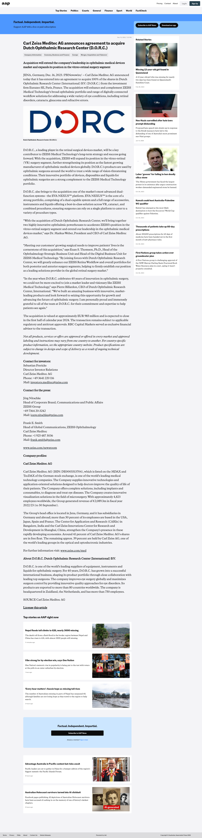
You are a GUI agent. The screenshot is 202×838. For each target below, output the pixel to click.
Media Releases (45, 835)
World (129, 10)
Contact (167, 3)
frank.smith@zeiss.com (45, 439)
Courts (85, 10)
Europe (75, 55)
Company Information (32, 55)
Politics (74, 10)
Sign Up (195, 3)
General (97, 10)
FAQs (18, 835)
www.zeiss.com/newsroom (40, 447)
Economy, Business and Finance (56, 55)
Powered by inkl (101, 835)
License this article (35, 607)
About (175, 3)
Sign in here (84, 740)
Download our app (169, 25)
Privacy (11, 835)
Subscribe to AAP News (147, 25)
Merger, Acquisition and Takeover (94, 55)
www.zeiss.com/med (73, 550)
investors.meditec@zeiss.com (49, 382)
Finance (109, 10)
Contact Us (33, 835)
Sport (119, 10)
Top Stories (61, 10)
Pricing (159, 3)
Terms (5, 835)
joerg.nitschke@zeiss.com (47, 415)
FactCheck (141, 10)
